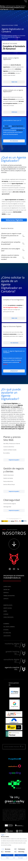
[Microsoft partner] (14, 734)
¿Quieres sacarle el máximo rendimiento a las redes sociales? (10, 257)
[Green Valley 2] (14, 785)
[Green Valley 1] (14, 800)
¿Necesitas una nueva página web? (10, 250)
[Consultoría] (14, 663)
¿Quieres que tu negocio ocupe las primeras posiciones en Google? (11, 235)
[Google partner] (14, 704)
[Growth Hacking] (15, 655)
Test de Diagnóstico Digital (10, 307)
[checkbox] (2, 849)
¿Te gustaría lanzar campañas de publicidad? (10, 243)
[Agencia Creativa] (15, 671)
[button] (14, 692)
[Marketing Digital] (15, 647)
